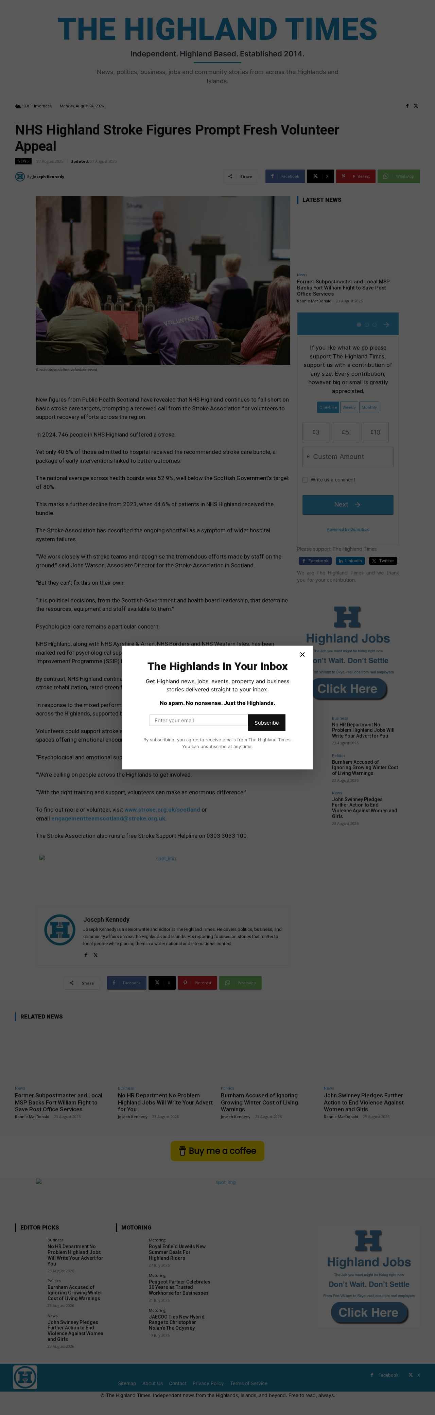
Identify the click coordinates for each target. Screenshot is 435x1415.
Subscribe (267, 723)
